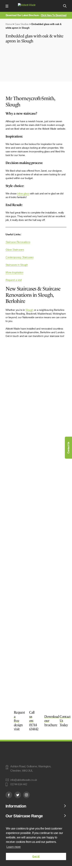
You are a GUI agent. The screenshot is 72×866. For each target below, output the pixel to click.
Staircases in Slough (17, 264)
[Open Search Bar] (64, 6)
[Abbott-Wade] (35, 6)
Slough (29, 309)
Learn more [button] (13, 846)
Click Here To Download (53, 15)
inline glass (23, 193)
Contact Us (68, 448)
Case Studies (22, 24)
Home (9, 24)
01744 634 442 (18, 785)
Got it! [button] (36, 856)
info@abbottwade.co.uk (23, 780)
